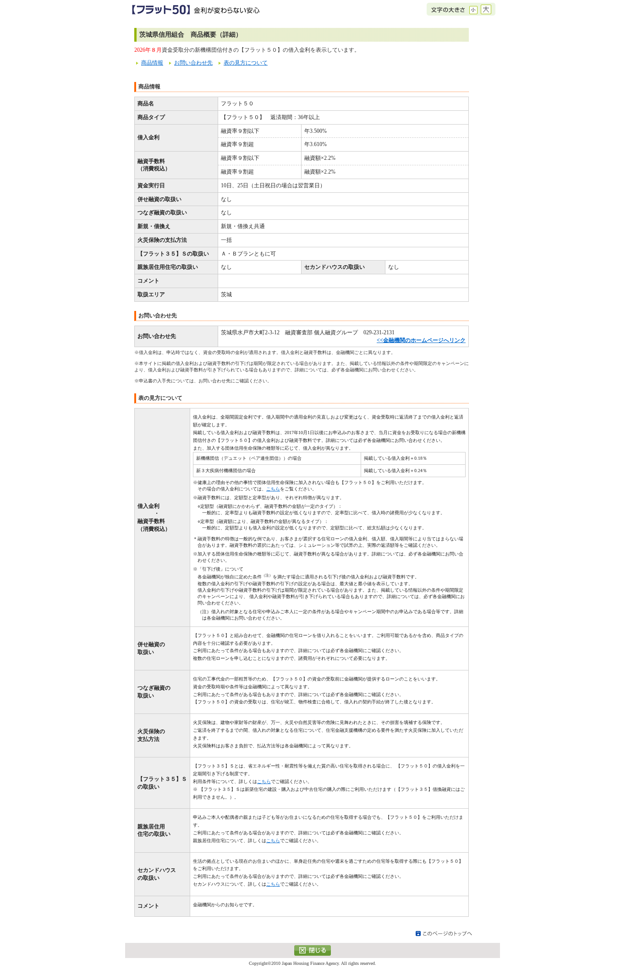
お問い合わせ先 (193, 63)
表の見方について (246, 63)
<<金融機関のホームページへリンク (421, 340)
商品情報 (152, 63)
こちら (273, 488)
